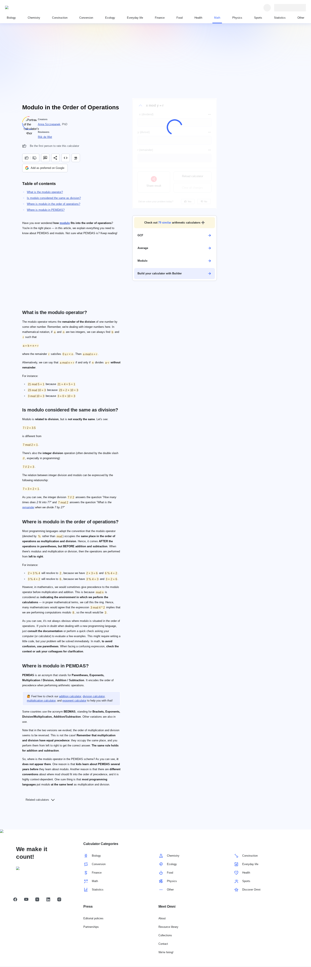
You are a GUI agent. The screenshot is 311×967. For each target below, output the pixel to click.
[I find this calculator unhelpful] (35, 158)
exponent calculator (74, 700)
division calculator (94, 696)
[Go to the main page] (24, 7)
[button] (174, 222)
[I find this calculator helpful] (26, 158)
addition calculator (70, 696)
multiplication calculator (41, 700)
